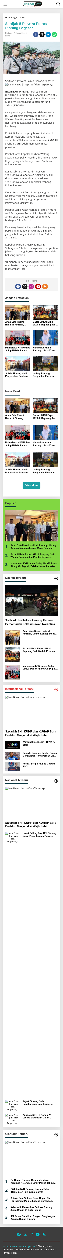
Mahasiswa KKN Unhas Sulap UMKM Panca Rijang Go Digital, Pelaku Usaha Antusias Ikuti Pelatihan (17, 349)
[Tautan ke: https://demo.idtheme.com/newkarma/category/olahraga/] (56, 1135)
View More (31, 485)
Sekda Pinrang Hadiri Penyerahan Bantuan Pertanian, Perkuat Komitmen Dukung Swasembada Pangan (17, 375)
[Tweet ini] (42, 34)
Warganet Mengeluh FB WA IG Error (39, 743)
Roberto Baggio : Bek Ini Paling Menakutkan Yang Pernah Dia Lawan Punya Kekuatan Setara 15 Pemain (40, 754)
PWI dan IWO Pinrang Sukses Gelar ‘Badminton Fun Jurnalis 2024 (29, 1190)
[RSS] (45, 286)
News (7, 36)
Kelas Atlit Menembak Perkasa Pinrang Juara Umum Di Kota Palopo (31, 1208)
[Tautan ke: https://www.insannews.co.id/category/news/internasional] (56, 690)
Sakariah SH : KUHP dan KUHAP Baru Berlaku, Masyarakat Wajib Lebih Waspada (30, 733)
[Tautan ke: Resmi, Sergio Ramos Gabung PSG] (12, 766)
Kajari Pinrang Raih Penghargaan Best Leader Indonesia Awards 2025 (36, 1102)
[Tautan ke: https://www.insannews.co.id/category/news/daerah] (56, 578)
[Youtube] (38, 286)
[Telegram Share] (48, 34)
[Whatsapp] (54, 34)
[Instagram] (31, 286)
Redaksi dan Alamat (45, 1249)
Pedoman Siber (24, 1249)
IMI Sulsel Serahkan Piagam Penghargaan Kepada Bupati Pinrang (33, 1218)
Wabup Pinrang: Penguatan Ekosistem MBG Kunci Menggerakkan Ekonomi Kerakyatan (45, 375)
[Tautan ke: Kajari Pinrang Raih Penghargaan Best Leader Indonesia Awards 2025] (12, 1105)
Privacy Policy (10, 1252)
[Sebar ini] (35, 34)
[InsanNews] (32, 3)
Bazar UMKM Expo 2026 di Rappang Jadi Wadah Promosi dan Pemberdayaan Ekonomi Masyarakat (44, 323)
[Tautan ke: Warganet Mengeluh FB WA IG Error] (12, 744)
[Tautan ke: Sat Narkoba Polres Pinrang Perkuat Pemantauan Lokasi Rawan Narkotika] (31, 600)
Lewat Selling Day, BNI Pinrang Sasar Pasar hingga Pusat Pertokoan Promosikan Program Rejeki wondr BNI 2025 (40, 834)
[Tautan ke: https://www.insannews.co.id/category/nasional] (56, 781)
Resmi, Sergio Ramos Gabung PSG (39, 765)
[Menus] (5, 4)
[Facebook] (18, 286)
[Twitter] (24, 286)
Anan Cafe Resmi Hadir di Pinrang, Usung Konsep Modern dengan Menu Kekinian (17, 323)
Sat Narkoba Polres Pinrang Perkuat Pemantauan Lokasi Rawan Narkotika (30, 622)
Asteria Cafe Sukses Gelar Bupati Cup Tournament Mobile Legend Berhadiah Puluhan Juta (31, 1199)
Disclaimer (8, 1249)
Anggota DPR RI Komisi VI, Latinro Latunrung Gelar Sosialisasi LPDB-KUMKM (37, 1116)
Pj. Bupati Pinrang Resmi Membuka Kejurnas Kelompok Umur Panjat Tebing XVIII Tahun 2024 (32, 1181)
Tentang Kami (45, 1246)
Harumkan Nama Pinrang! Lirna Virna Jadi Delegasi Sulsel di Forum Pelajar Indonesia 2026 (45, 349)
